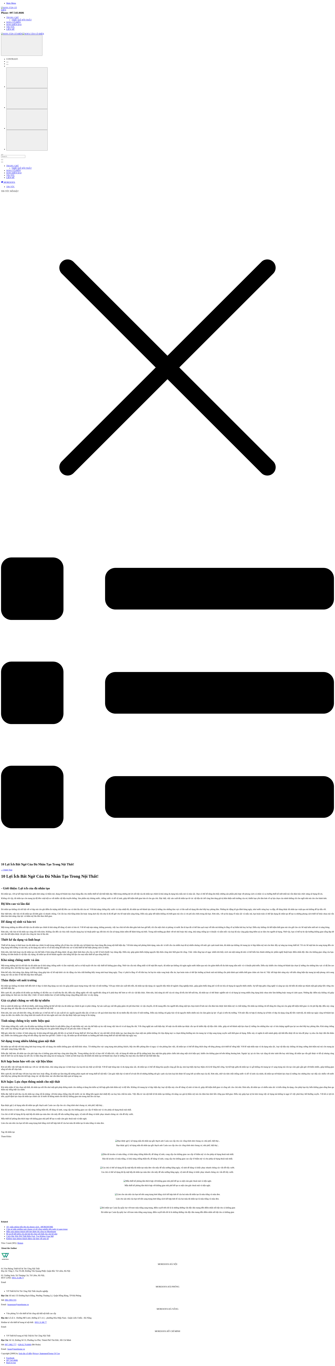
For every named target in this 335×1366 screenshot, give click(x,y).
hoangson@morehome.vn (18, 1304)
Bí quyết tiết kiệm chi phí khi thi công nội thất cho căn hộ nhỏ (31, 1234)
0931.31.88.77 (18, 1278)
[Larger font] (27, 77)
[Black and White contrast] (7, 64)
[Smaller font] (27, 98)
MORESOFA (9, 182)
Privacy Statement (40, 1353)
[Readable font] (27, 119)
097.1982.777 (10, 1344)
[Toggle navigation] (2, 159)
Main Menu (11, 3)
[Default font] (27, 140)
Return (20, 1243)
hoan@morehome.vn (16, 1349)
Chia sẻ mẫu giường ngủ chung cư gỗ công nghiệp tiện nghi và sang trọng (37, 1229)
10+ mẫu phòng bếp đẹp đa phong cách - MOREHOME (29, 1227)
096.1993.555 (10, 1300)
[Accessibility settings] (21, 45)
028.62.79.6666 (24, 1344)
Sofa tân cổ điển (25, 1353)
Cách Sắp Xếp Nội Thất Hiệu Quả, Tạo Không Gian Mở (30, 1236)
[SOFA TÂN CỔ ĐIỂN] (11, 10)
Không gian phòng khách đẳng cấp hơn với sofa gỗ (27, 1238)
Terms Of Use (54, 1353)
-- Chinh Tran (6, 870)
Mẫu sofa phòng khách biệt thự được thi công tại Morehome (31, 1231)
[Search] (2, 154)
